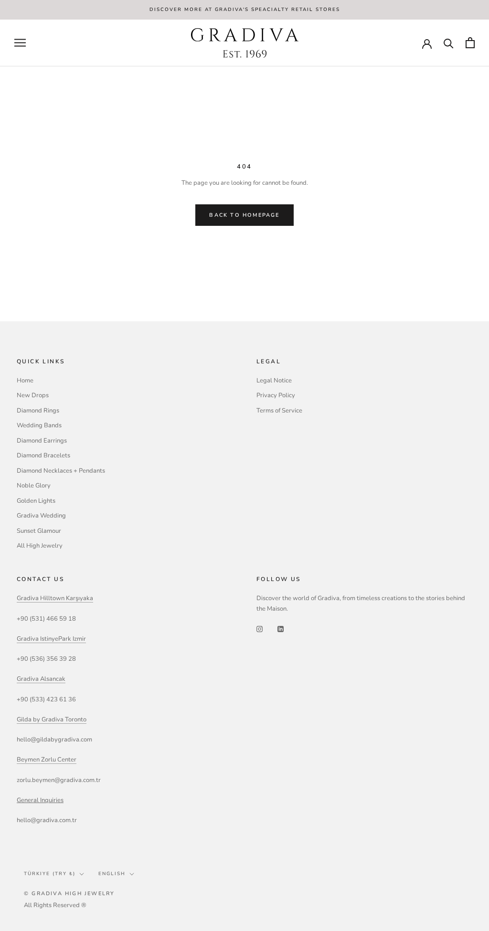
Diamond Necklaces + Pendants (61, 470)
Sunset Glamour (39, 531)
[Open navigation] (20, 43)
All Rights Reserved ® (55, 905)
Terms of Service (279, 410)
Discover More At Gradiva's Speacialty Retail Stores (244, 9)
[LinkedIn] (280, 629)
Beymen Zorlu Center (46, 759)
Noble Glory (34, 485)
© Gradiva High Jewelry (69, 893)
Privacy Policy (275, 395)
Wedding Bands (39, 425)
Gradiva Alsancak (41, 679)
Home (25, 380)
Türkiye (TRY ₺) (49, 873)
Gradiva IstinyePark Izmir (51, 639)
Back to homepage (244, 215)
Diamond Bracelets (43, 455)
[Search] (449, 43)
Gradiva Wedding (41, 515)
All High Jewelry (40, 545)
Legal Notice (274, 380)
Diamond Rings (38, 410)
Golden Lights (36, 501)
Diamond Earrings (42, 440)
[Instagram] (259, 629)
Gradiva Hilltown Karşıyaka (55, 598)
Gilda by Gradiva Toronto (51, 719)
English (112, 873)
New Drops (33, 395)
